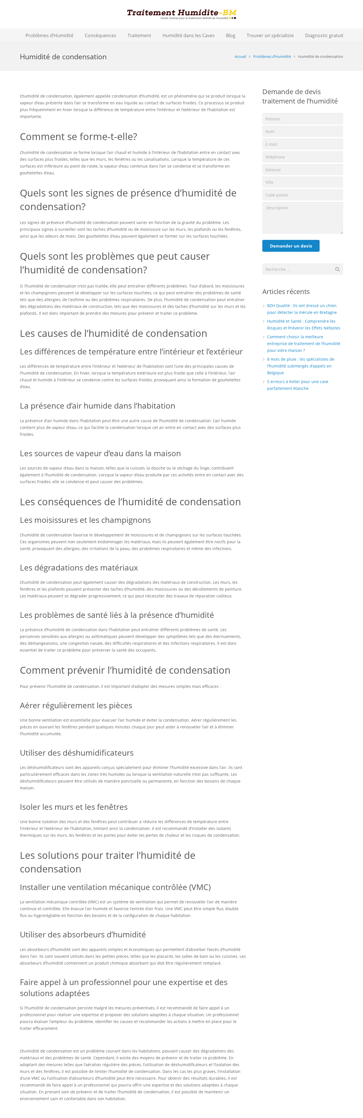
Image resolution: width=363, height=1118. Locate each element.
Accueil (240, 56)
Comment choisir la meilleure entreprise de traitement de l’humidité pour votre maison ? (303, 343)
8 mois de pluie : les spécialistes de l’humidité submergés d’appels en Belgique (300, 365)
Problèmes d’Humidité (272, 56)
